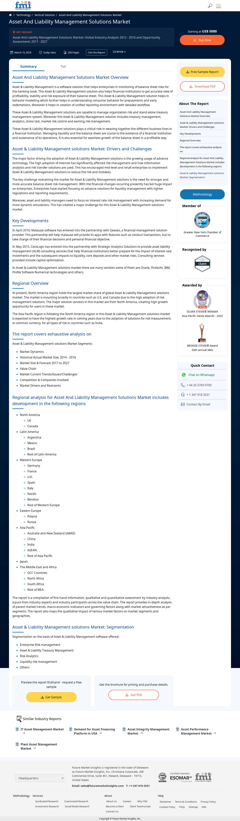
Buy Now (204, 40)
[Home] (12, 15)
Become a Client (115, 806)
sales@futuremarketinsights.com (102, 786)
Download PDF (205, 86)
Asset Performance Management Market (196, 731)
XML (204, 807)
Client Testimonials (140, 806)
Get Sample (53, 697)
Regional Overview (190, 140)
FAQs (182, 807)
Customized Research (76, 801)
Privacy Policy (208, 801)
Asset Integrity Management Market (149, 731)
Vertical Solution (44, 15)
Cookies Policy (167, 807)
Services (38, 796)
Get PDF (136, 695)
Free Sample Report (205, 72)
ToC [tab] (63, 66)
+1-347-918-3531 (139, 786)
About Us (111, 801)
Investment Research (47, 806)
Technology (23, 15)
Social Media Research (77, 806)
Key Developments (190, 133)
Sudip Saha (49, 52)
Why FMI (142, 801)
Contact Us (112, 811)
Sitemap (193, 807)
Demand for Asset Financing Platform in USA (94, 731)
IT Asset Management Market (42, 729)
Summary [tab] (28, 66)
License (118, 51)
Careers (127, 801)
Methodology (202, 194)
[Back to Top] (230, 789)
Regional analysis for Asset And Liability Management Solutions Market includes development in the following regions (202, 162)
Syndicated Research (46, 801)
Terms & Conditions (186, 801)
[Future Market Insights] (23, 5)
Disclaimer (165, 801)
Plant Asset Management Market (39, 746)
